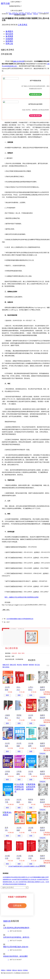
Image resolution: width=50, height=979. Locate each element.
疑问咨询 (9, 34)
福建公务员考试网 (18, 61)
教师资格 (31, 664)
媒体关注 (20, 970)
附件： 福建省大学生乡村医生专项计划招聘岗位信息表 (21, 597)
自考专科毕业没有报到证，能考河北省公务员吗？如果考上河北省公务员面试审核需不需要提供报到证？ (17, 937)
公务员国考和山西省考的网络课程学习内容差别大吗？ (17, 928)
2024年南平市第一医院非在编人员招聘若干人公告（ (31, 881)
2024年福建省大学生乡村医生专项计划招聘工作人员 (16, 877)
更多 (48, 665)
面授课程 (9, 41)
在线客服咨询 (35, 94)
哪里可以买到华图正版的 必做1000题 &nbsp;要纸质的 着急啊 (17, 947)
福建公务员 (6, 664)
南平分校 (5, 3)
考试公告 (35, 13)
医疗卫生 (29, 13)
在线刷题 (9, 39)
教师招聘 (25, 664)
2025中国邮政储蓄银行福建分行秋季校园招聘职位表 (20, 618)
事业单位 (19, 664)
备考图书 (9, 31)
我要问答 (7, 921)
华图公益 (14, 970)
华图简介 (3, 970)
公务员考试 (22, 25)
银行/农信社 (6, 667)
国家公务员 (13, 664)
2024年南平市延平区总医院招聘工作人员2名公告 (23, 879)
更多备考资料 (35, 115)
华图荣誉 (9, 970)
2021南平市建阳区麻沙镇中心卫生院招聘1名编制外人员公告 (24, 866)
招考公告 (9, 44)
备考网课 (9, 36)
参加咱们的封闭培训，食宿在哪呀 (15, 956)
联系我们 (25, 970)
